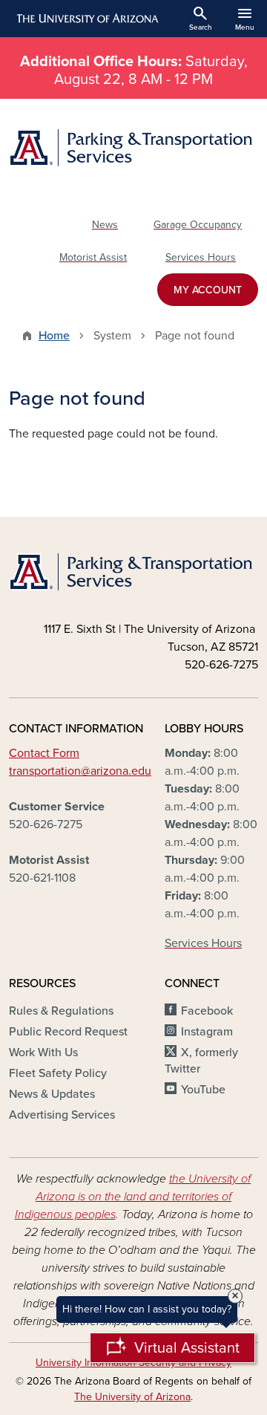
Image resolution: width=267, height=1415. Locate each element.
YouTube (203, 1089)
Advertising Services (62, 1114)
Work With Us (43, 1052)
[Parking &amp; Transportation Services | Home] (133, 147)
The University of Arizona (132, 1396)
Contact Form (44, 753)
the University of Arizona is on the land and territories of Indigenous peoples (133, 1196)
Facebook (207, 1010)
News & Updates (52, 1094)
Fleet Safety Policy (58, 1073)
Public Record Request (68, 1031)
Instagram (207, 1031)
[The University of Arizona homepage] (86, 18)
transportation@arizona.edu (80, 771)
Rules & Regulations (61, 1010)
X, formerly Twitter (201, 1060)
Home (54, 335)
